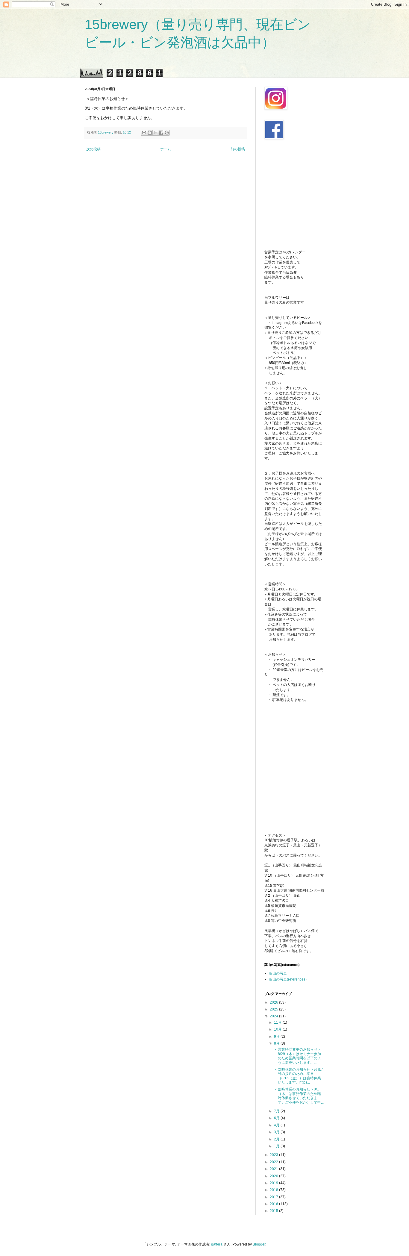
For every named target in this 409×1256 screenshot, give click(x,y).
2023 (274, 1155)
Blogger (259, 1244)
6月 (277, 1118)
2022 (274, 1162)
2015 (274, 1211)
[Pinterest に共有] (167, 133)
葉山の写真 (278, 973)
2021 (274, 1169)
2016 (274, 1204)
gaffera (216, 1244)
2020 (274, 1176)
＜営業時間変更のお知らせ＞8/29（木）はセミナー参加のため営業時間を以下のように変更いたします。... (297, 1055)
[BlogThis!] (150, 133)
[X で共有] (155, 133)
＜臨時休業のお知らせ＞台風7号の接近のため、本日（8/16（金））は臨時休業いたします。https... (298, 1075)
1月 (277, 1146)
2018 (274, 1190)
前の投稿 (238, 149)
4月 (277, 1125)
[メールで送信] (144, 133)
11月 (278, 1022)
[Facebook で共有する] (161, 133)
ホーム (165, 149)
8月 (277, 1043)
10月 (278, 1029)
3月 (277, 1132)
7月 (277, 1111)
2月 (277, 1139)
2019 (274, 1183)
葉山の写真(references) (288, 979)
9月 (277, 1036)
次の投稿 (93, 149)
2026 (274, 1002)
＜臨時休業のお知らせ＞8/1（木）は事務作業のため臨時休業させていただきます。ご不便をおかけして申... (298, 1095)
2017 (274, 1197)
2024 (274, 1016)
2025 (274, 1009)
